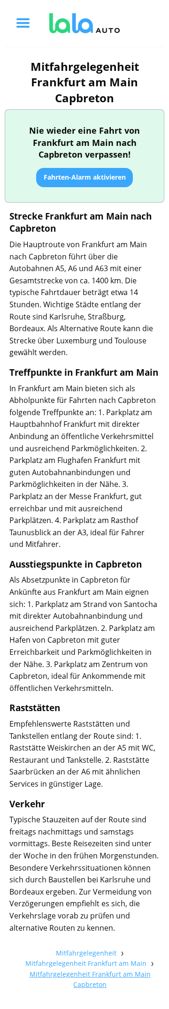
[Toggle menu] (23, 23)
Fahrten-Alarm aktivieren (85, 177)
